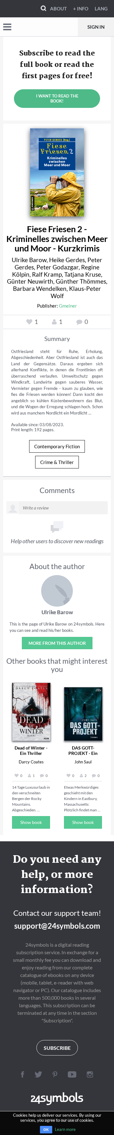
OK (46, 1130)
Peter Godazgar (57, 267)
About (58, 8)
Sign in (95, 27)
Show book (31, 822)
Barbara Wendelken (39, 288)
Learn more (65, 1129)
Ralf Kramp (47, 274)
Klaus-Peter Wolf (76, 292)
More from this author (57, 643)
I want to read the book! (57, 98)
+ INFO (80, 8)
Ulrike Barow (29, 259)
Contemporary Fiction (57, 446)
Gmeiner (68, 306)
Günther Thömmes (81, 281)
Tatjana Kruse (82, 274)
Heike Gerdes (67, 259)
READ (57, 170)
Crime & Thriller (57, 462)
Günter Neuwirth (30, 281)
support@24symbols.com (57, 925)
